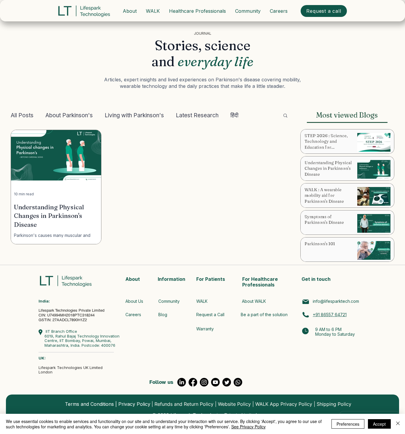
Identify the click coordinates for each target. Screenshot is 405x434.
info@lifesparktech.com (336, 301)
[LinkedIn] (181, 382)
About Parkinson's (69, 115)
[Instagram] (204, 382)
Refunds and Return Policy (183, 404)
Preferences (348, 424)
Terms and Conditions (89, 404)
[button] (285, 116)
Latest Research (197, 115)
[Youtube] (215, 382)
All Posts (22, 115)
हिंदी (234, 115)
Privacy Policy (134, 404)
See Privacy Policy (248, 427)
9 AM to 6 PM (328, 329)
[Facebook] (193, 382)
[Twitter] (226, 382)
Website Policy (234, 404)
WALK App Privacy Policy (283, 404)
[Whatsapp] (238, 382)
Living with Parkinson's (134, 115)
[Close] (397, 424)
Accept (379, 424)
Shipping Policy (334, 404)
